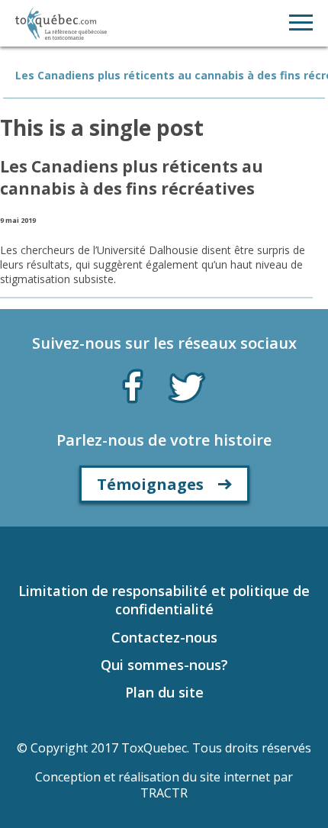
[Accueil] (61, 23)
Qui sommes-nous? (164, 665)
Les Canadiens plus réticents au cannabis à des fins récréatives (131, 177)
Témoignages (150, 484)
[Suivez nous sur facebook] (132, 383)
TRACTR (164, 793)
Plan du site (164, 692)
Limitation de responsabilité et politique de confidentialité (164, 600)
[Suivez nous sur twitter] (187, 386)
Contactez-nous (164, 637)
